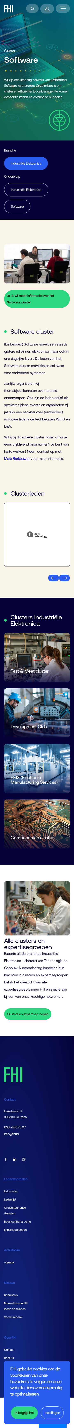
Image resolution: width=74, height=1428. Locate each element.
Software (17, 206)
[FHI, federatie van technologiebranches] (8, 8)
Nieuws (9, 1283)
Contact (10, 1099)
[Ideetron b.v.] (37, 534)
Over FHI (10, 1337)
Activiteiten (12, 1250)
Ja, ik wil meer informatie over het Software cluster (30, 299)
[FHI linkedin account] (14, 1160)
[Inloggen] (47, 8)
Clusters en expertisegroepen (28, 1014)
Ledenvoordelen (16, 1179)
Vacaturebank (13, 1317)
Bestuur (9, 1358)
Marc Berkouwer (17, 459)
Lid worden (11, 1191)
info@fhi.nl (11, 1134)
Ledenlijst (10, 1199)
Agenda (9, 1262)
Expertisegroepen (15, 1229)
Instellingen (52, 1413)
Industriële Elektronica (26, 163)
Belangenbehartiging (17, 1221)
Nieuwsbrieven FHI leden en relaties (16, 1306)
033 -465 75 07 (15, 1127)
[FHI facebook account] (5, 1160)
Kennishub (11, 1295)
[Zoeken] (32, 8)
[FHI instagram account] (23, 1160)
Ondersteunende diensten (15, 1210)
